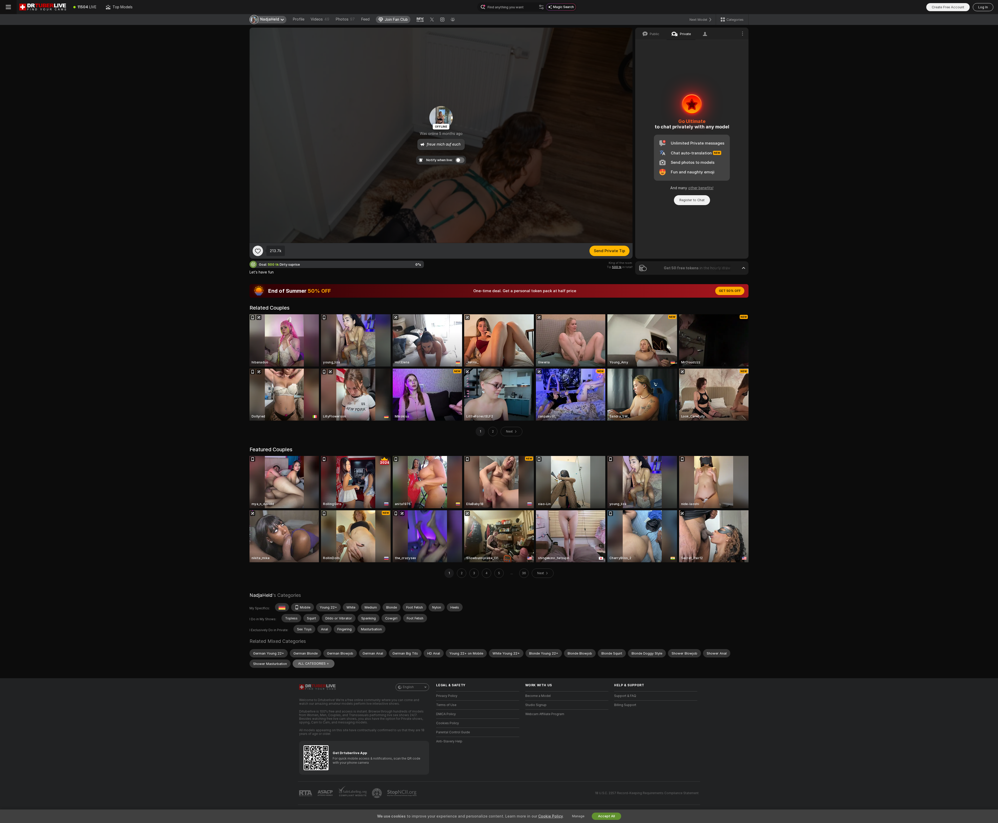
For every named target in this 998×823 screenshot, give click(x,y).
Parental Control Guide (453, 732)
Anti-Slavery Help (449, 741)
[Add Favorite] (258, 251)
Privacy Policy (446, 696)
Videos (320, 19)
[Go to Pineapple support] (377, 793)
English (408, 687)
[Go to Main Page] (43, 7)
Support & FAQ (625, 696)
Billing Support (625, 705)
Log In (983, 7)
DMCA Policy (446, 714)
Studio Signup (536, 705)
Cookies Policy (447, 723)
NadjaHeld (261, 595)
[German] (282, 607)
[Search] (541, 7)
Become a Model (538, 696)
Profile (298, 19)
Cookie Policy (550, 816)
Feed (365, 19)
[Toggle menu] (8, 7)
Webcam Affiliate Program (544, 714)
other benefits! (700, 188)
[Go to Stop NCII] (402, 793)
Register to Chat (692, 200)
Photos (345, 19)
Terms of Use (446, 705)
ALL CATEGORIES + (313, 663)
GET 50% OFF (730, 291)
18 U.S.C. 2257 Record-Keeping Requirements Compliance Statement (647, 793)
